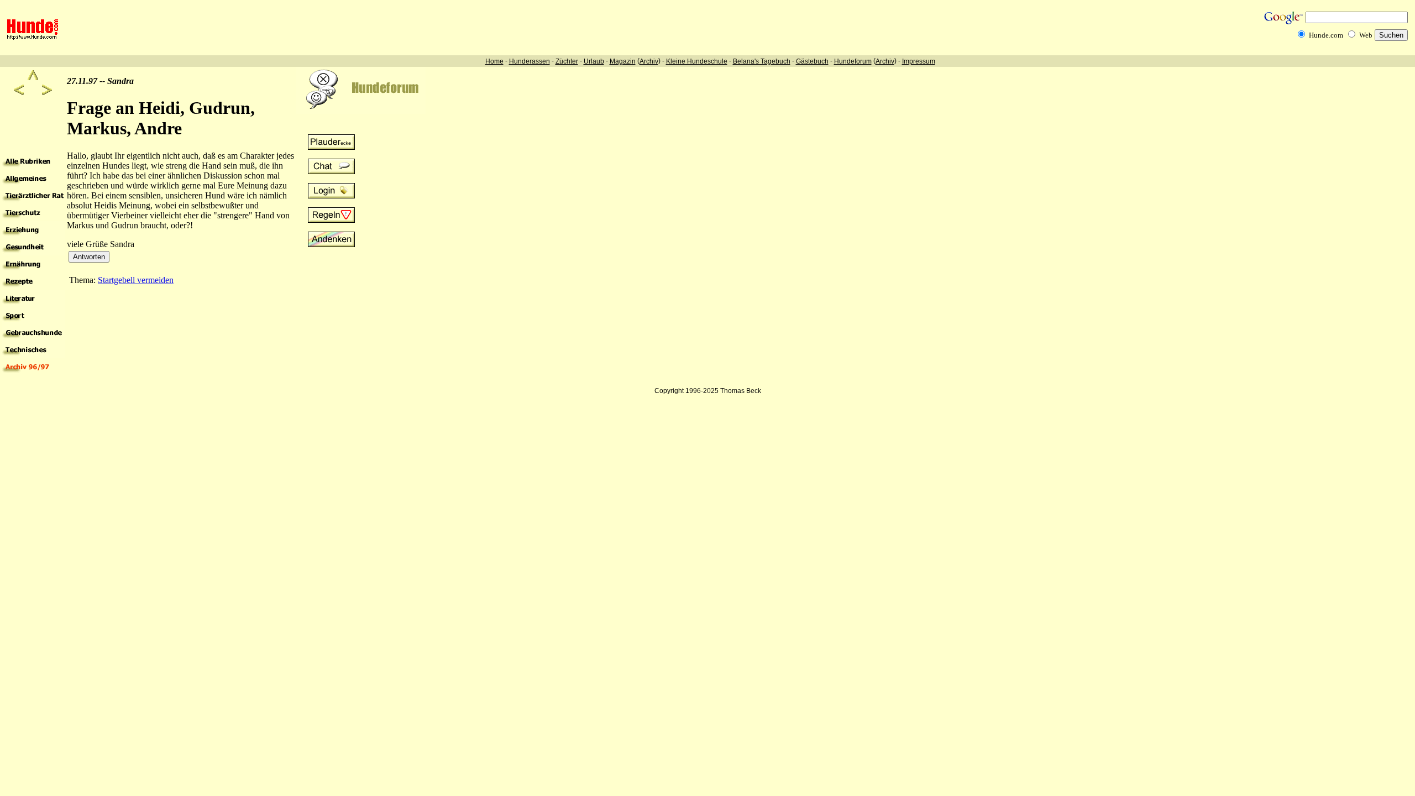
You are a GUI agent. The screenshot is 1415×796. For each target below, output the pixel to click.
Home (494, 61)
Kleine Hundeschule (696, 61)
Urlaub (594, 61)
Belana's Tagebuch (761, 61)
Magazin (623, 61)
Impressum (918, 61)
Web (1365, 35)
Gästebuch (812, 61)
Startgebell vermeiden (136, 280)
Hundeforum (853, 61)
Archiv (649, 61)
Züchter (566, 61)
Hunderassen (529, 61)
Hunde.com (1326, 35)
